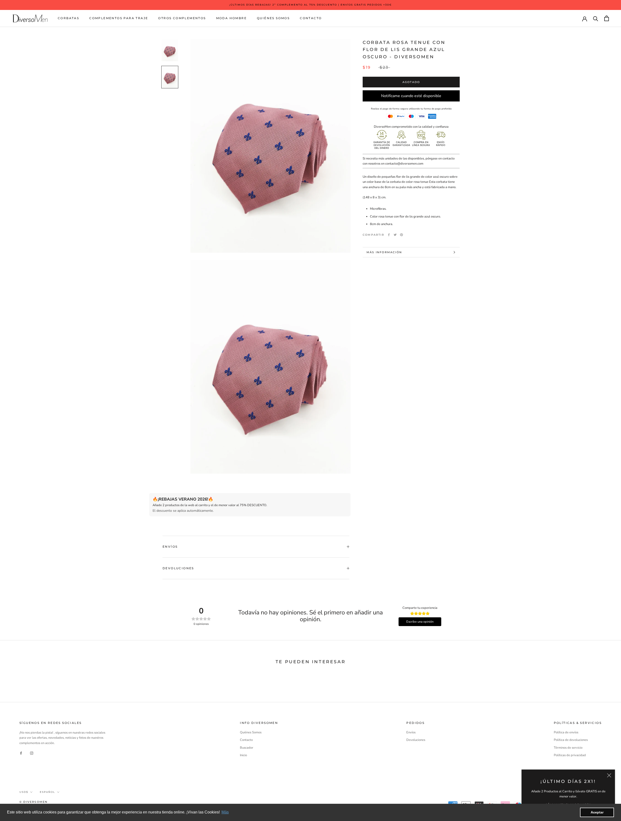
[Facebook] (388, 234)
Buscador (246, 748)
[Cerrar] (609, 775)
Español (47, 792)
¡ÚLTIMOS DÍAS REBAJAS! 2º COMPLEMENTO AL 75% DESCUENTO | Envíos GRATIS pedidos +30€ (310, 4)
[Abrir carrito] (606, 18)
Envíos (170, 546)
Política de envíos (566, 732)
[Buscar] (595, 18)
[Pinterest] (401, 234)
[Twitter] (395, 234)
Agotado (411, 82)
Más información (384, 252)
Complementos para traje (118, 18)
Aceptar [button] (597, 812)
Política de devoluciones (571, 740)
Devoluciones (178, 568)
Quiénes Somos (273, 18)
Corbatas (68, 18)
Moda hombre (231, 18)
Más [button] (225, 812)
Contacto (311, 18)
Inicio (243, 755)
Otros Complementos (182, 18)
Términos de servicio (568, 748)
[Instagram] (31, 753)
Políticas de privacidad (570, 755)
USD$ (23, 792)
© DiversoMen (33, 802)
